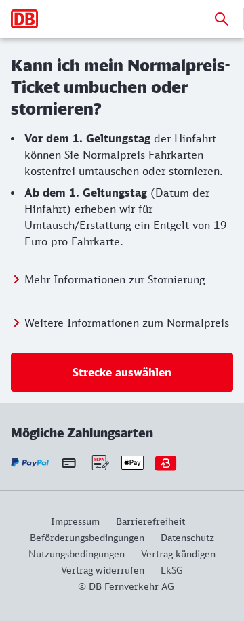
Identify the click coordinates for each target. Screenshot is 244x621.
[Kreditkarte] (68, 463)
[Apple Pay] (132, 463)
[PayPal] (30, 463)
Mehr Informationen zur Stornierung (114, 279)
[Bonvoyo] (166, 463)
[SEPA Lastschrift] (99, 463)
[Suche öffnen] (221, 19)
